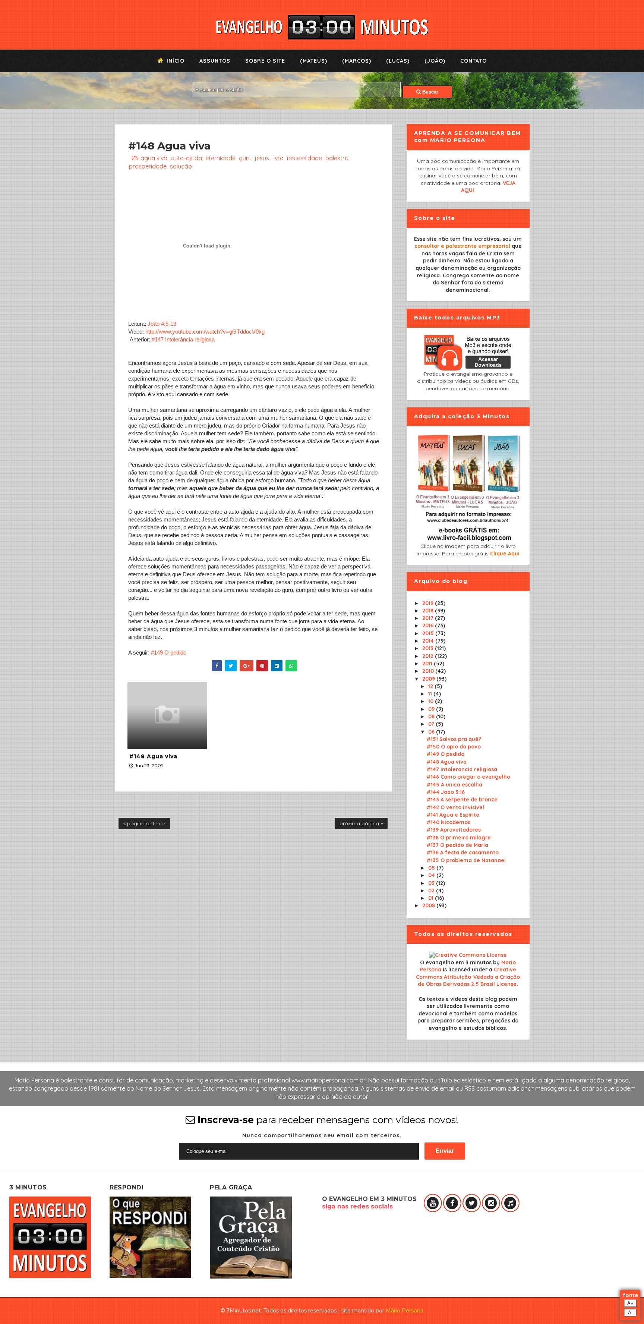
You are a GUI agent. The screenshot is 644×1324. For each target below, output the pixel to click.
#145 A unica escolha (454, 784)
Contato (473, 60)
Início (174, 60)
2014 (428, 640)
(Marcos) (356, 60)
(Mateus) (313, 60)
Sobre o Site (265, 60)
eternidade (220, 158)
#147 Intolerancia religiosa (462, 769)
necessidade (304, 158)
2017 (428, 618)
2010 (428, 671)
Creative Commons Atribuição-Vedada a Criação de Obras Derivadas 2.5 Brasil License (468, 976)
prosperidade (148, 166)
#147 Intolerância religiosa (183, 339)
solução (181, 166)
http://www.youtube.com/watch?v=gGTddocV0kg (205, 331)
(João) (434, 60)
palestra (336, 158)
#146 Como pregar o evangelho (468, 776)
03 (432, 883)
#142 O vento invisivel (455, 807)
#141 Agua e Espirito (453, 814)
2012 (428, 656)
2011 (428, 663)
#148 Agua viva (153, 756)
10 (431, 701)
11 (430, 693)
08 (432, 716)
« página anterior (144, 823)
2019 (428, 603)
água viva (154, 158)
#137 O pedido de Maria (457, 845)
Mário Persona (404, 1310)
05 (432, 867)
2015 (428, 633)
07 (432, 724)
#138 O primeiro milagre (459, 837)
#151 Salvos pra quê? (454, 739)
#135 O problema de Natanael (466, 860)
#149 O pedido (168, 652)
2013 (428, 648)
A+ (630, 1303)
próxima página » (361, 823)
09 (432, 709)
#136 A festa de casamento (463, 852)
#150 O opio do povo (454, 746)
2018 (428, 610)
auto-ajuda (186, 158)
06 (432, 731)
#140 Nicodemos (448, 822)
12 (431, 686)
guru (245, 158)
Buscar (429, 92)
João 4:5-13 (162, 324)
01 (431, 898)
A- (630, 1312)
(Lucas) (398, 60)
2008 (429, 905)
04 (432, 875)
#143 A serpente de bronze (462, 799)
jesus (262, 158)
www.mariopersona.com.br (328, 1080)
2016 (428, 625)
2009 (429, 678)
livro (278, 158)
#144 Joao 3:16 (446, 792)
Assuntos (214, 60)
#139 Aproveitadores (454, 829)
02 (432, 890)
